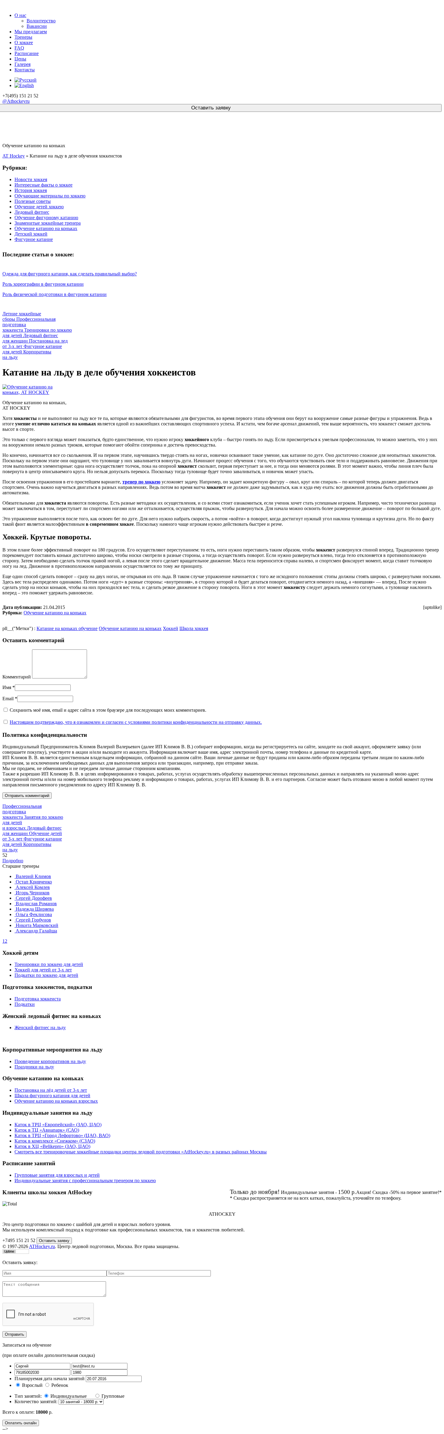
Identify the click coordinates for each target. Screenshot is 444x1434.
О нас (20, 15)
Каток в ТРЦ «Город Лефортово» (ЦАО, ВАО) (62, 1135)
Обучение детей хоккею (39, 206)
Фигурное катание (33, 239)
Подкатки (24, 1004)
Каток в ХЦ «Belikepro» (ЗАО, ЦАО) (52, 1146)
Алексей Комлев (32, 887)
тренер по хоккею (141, 481)
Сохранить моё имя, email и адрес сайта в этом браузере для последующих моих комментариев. (108, 710)
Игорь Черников (32, 892)
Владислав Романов (35, 903)
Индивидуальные (69, 1396)
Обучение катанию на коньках (45, 228)
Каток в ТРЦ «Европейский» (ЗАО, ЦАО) (57, 1124)
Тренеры (23, 37)
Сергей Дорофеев (33, 898)
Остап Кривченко (33, 881)
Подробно (12, 860)
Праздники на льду (34, 1066)
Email (8, 698)
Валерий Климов (32, 876)
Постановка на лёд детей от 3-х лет (50, 1090)
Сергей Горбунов (32, 919)
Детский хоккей (30, 233)
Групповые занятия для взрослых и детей (57, 1175)
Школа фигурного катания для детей (52, 1095)
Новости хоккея (30, 179)
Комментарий (16, 676)
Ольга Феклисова (33, 914)
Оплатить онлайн (21, 1423)
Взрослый (32, 1385)
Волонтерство (41, 20)
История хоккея (30, 190)
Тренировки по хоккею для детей (48, 964)
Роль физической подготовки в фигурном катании (54, 294)
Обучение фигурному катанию (46, 217)
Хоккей (170, 628)
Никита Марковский (36, 925)
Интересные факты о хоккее (43, 184)
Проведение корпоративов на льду (50, 1061)
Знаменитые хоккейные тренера (47, 223)
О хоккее (23, 42)
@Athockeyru (16, 101)
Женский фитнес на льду (40, 1027)
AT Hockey (13, 155)
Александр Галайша (35, 930)
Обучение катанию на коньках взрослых (56, 1101)
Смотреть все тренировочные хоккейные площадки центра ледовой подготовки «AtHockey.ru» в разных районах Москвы (140, 1151)
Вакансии (37, 26)
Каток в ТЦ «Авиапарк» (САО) (46, 1130)
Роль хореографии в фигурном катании (43, 284)
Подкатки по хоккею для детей (46, 975)
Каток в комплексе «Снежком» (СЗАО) (54, 1140)
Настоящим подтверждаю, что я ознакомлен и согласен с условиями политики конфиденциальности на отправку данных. (136, 722)
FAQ (19, 47)
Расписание (26, 53)
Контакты (24, 69)
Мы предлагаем (30, 31)
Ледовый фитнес (31, 212)
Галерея (22, 64)
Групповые (112, 1396)
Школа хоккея (193, 628)
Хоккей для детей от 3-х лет (43, 969)
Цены (20, 58)
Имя (6, 687)
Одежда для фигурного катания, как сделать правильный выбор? (69, 273)
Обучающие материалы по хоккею (49, 195)
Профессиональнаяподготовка (22, 812)
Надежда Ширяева (34, 909)
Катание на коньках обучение (67, 628)
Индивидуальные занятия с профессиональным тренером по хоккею (85, 1180)
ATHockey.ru (42, 1246)
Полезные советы (32, 201)
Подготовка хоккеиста (37, 998)
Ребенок (59, 1385)
